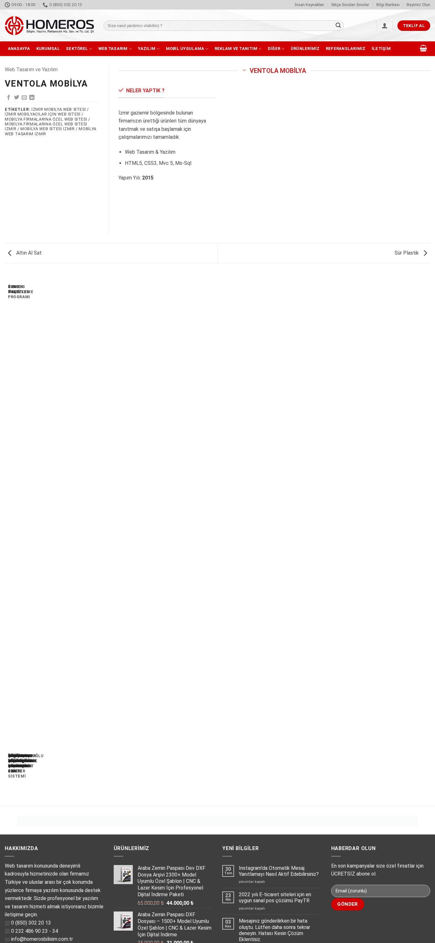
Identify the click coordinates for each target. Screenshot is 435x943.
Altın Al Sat (28, 253)
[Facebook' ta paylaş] (8, 98)
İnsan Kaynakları (309, 4)
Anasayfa (19, 48)
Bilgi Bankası (388, 4)
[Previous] (6, 537)
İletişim (381, 48)
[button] (385, 25)
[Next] (24, 537)
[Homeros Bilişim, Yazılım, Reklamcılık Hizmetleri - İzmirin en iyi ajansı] (49, 25)
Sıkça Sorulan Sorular (350, 4)
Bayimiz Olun (418, 4)
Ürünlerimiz (305, 48)
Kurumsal (48, 48)
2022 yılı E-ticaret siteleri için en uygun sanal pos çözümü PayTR (275, 897)
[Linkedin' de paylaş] (31, 98)
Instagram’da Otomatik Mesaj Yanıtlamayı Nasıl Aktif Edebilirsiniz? (279, 871)
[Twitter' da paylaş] (16, 98)
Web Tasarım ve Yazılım (31, 70)
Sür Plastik (407, 253)
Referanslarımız (346, 48)
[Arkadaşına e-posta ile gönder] (24, 98)
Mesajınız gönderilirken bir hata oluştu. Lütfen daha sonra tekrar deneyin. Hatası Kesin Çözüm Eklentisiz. (274, 930)
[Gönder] (338, 25)
